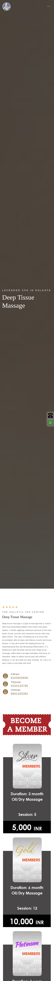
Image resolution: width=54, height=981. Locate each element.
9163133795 (19, 685)
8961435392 (19, 693)
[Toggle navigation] (48, 6)
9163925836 (19, 677)
